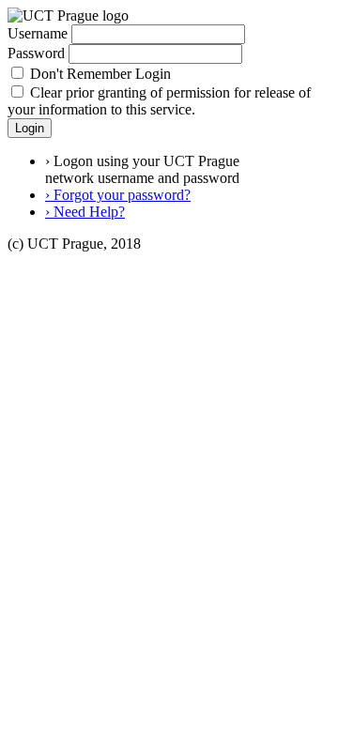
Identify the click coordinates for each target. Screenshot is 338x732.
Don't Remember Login (100, 74)
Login (29, 128)
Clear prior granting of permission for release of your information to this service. (159, 100)
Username (38, 33)
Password (36, 53)
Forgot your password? (118, 195)
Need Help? (85, 212)
